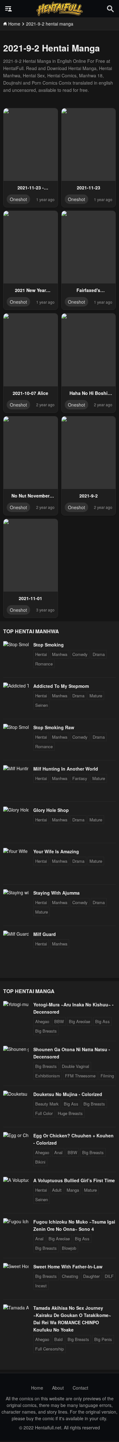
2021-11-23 (88, 187)
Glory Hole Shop (51, 810)
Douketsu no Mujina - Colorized (67, 1094)
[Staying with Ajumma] (16, 892)
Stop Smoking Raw (53, 727)
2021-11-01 (30, 598)
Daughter (91, 1276)
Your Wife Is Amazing (56, 851)
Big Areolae (79, 1021)
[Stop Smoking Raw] (16, 727)
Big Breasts (46, 1031)
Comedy (80, 654)
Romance (44, 664)
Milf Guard (44, 934)
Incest (41, 1286)
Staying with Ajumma (56, 893)
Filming (107, 1076)
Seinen (41, 705)
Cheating (70, 1276)
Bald (58, 1339)
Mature (95, 696)
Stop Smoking (48, 644)
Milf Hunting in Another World (65, 769)
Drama (99, 654)
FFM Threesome (80, 1076)
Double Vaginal (75, 1066)
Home (37, 1388)
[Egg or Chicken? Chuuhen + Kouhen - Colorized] (16, 1135)
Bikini (40, 1162)
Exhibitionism (47, 1076)
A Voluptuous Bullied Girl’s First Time (74, 1180)
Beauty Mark (47, 1104)
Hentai (41, 654)
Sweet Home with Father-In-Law (67, 1266)
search (110, 8)
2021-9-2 (88, 495)
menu (8, 9)
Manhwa (59, 654)
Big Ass (102, 1021)
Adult (57, 1190)
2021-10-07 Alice (30, 393)
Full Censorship (49, 1349)
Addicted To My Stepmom (61, 686)
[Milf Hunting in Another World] (16, 768)
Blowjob (69, 1248)
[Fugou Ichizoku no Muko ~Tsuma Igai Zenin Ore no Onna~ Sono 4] (16, 1221)
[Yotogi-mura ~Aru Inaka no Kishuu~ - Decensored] (16, 1004)
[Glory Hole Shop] (16, 810)
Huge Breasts (70, 1113)
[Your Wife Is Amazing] (16, 851)
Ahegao (42, 1021)
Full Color (44, 1113)
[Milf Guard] (16, 934)
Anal (58, 1152)
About (58, 1388)
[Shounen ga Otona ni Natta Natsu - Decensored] (16, 1049)
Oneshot (18, 199)
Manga (73, 1190)
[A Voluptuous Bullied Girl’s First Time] (16, 1180)
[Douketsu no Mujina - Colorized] (16, 1094)
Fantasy (79, 778)
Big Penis (103, 1339)
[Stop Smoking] (16, 644)
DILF (109, 1276)
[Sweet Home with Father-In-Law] (16, 1266)
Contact (80, 1388)
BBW (59, 1021)
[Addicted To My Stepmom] (16, 685)
